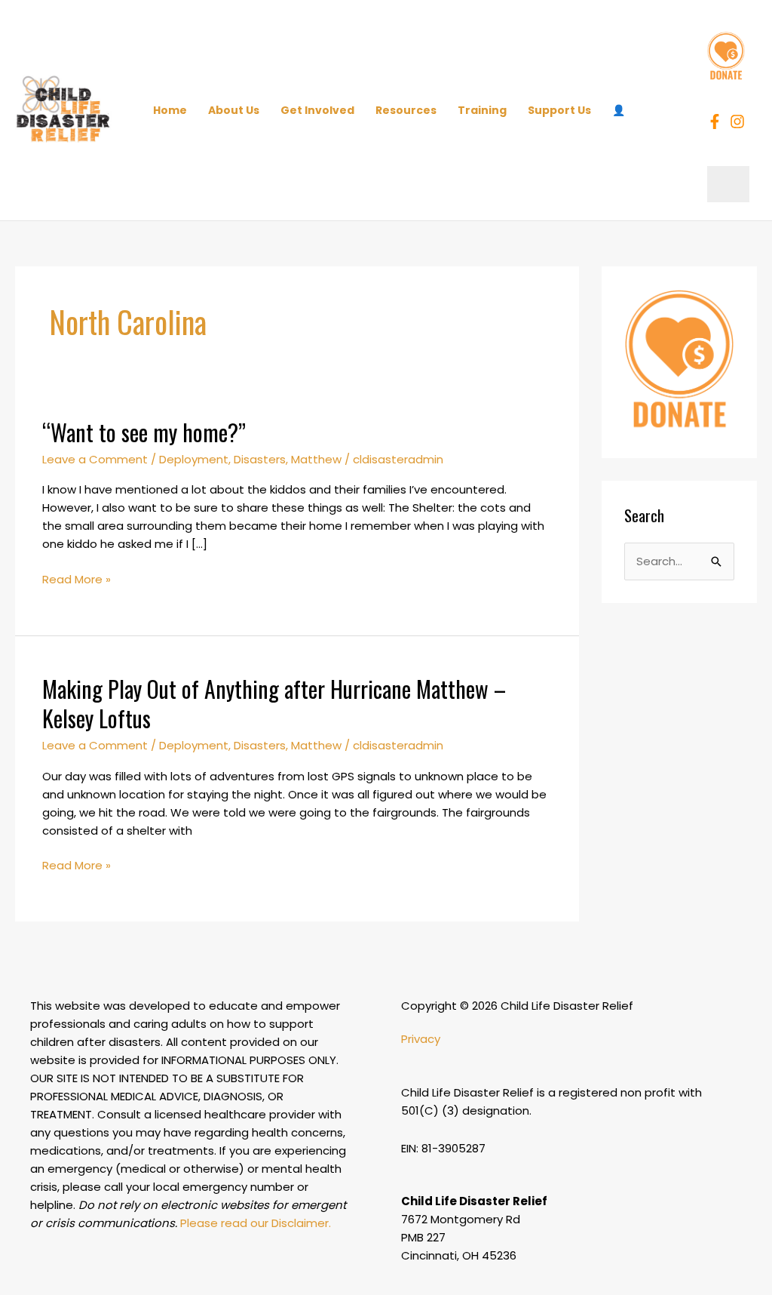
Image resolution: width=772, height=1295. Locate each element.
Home (170, 110)
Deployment (193, 459)
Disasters (260, 459)
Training (482, 110)
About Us (233, 110)
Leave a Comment (95, 459)
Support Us (559, 110)
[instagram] (739, 121)
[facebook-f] (717, 121)
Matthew (316, 459)
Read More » (76, 579)
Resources (406, 110)
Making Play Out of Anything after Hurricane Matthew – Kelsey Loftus (274, 703)
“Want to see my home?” (144, 432)
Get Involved (317, 110)
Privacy (420, 1039)
